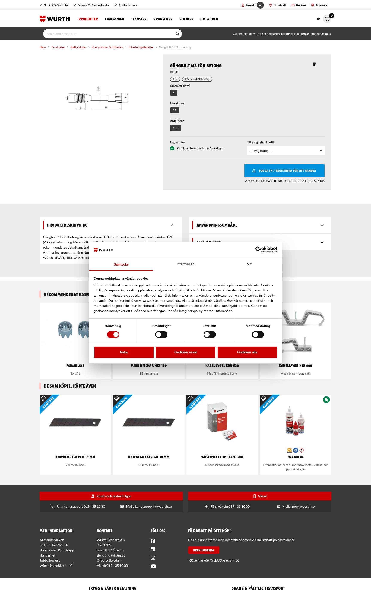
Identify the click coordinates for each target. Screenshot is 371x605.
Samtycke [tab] (121, 264)
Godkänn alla (247, 352)
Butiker (186, 19)
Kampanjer (114, 19)
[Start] (56, 19)
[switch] (161, 334)
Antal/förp (177, 121)
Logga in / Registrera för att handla (287, 171)
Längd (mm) (178, 103)
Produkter (88, 19)
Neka (124, 352)
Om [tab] (249, 264)
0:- (324, 18)
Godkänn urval (185, 352)
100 (176, 128)
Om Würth (209, 19)
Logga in (250, 5)
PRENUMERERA (203, 550)
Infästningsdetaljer (141, 47)
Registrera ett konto (280, 33)
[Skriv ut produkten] (314, 63)
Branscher (162, 19)
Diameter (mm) (180, 85)
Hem (43, 47)
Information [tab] (185, 264)
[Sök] (177, 33)
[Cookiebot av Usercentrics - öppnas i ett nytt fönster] (258, 249)
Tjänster (138, 19)
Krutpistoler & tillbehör (107, 47)
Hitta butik (280, 5)
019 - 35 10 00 (117, 565)
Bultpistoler (78, 47)
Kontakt (301, 5)
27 (175, 110)
